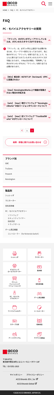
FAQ (11, 10)
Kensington (10, 179)
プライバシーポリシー (35, 374)
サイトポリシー (16, 374)
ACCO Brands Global (25, 383)
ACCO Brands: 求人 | (24, 379)
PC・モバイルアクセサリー (16, 211)
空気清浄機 (9, 206)
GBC (7, 163)
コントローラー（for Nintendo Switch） (24, 233)
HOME (5, 10)
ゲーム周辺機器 (11, 229)
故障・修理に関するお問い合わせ (27, 142)
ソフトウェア (13, 215)
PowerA (8, 173)
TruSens (8, 168)
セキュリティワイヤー (16, 218)
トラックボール (14, 224)
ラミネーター (10, 200)
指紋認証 (11, 221)
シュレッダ (9, 195)
